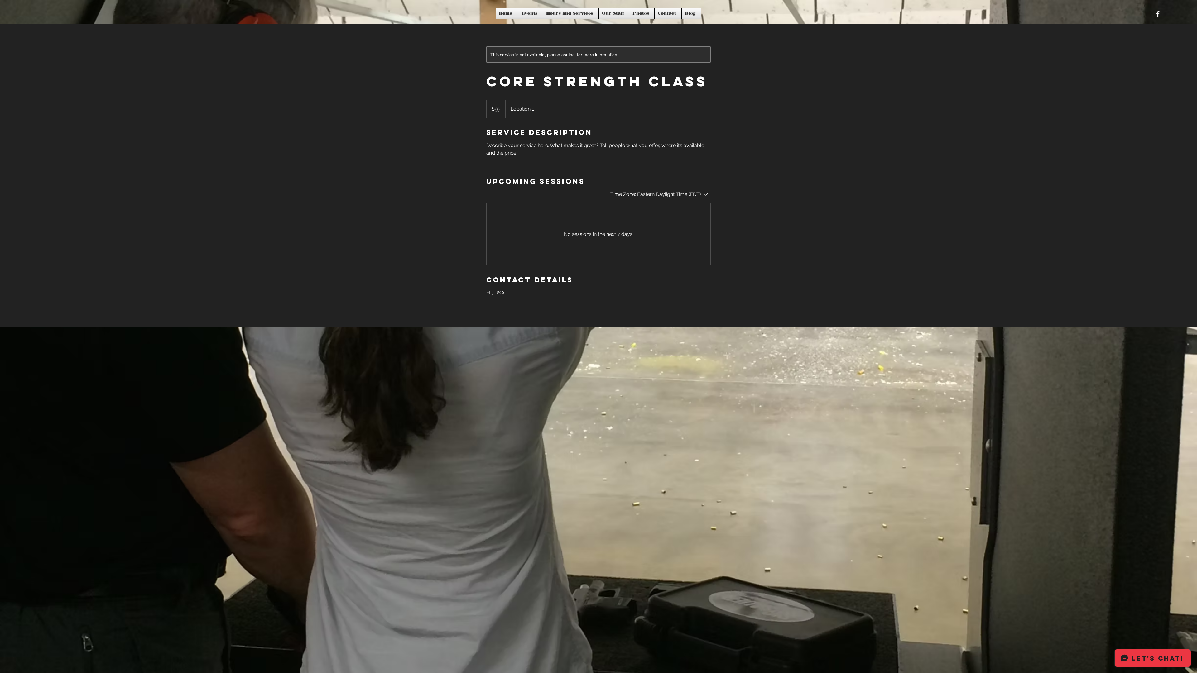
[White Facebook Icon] (1158, 14)
